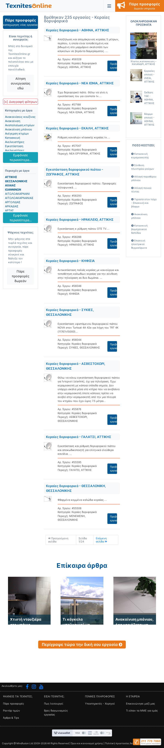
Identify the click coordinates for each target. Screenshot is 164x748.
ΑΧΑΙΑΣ (10, 185)
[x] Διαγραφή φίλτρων (20, 102)
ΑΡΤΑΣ (9, 210)
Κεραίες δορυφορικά (84, 63)
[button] (28, 5)
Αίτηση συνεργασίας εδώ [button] (20, 83)
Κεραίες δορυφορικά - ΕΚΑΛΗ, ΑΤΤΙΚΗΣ (77, 128)
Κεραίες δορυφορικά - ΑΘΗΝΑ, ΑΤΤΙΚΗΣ (77, 30)
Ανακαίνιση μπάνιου (18, 129)
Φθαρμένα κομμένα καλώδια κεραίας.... (82, 499)
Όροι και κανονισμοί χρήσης (87, 743)
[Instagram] (34, 687)
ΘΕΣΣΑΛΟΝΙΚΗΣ (16, 181)
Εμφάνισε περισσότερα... (21, 157)
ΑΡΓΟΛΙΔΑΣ (12, 202)
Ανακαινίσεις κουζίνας (20, 116)
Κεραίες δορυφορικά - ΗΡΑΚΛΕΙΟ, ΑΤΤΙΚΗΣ (80, 219)
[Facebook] (27, 687)
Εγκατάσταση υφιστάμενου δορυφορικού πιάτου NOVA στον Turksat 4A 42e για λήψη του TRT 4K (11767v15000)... (88, 327)
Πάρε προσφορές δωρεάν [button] (20, 276)
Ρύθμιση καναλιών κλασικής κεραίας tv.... (84, 137)
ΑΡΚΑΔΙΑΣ (11, 206)
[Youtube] (41, 687)
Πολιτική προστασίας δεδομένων (124, 743)
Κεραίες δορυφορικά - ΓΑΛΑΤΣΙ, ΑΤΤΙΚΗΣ (78, 437)
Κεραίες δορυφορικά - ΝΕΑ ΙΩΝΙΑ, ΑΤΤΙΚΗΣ (80, 83)
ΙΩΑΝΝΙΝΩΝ (13, 189)
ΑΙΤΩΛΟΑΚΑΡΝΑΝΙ (17, 193)
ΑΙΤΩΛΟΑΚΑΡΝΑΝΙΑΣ (19, 198)
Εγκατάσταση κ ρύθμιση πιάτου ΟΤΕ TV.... (83, 228)
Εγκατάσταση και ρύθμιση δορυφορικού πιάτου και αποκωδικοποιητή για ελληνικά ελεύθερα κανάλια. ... (87, 449)
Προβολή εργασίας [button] (113, 65)
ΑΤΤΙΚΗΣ (11, 177)
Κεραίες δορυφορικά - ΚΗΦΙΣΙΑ (70, 261)
